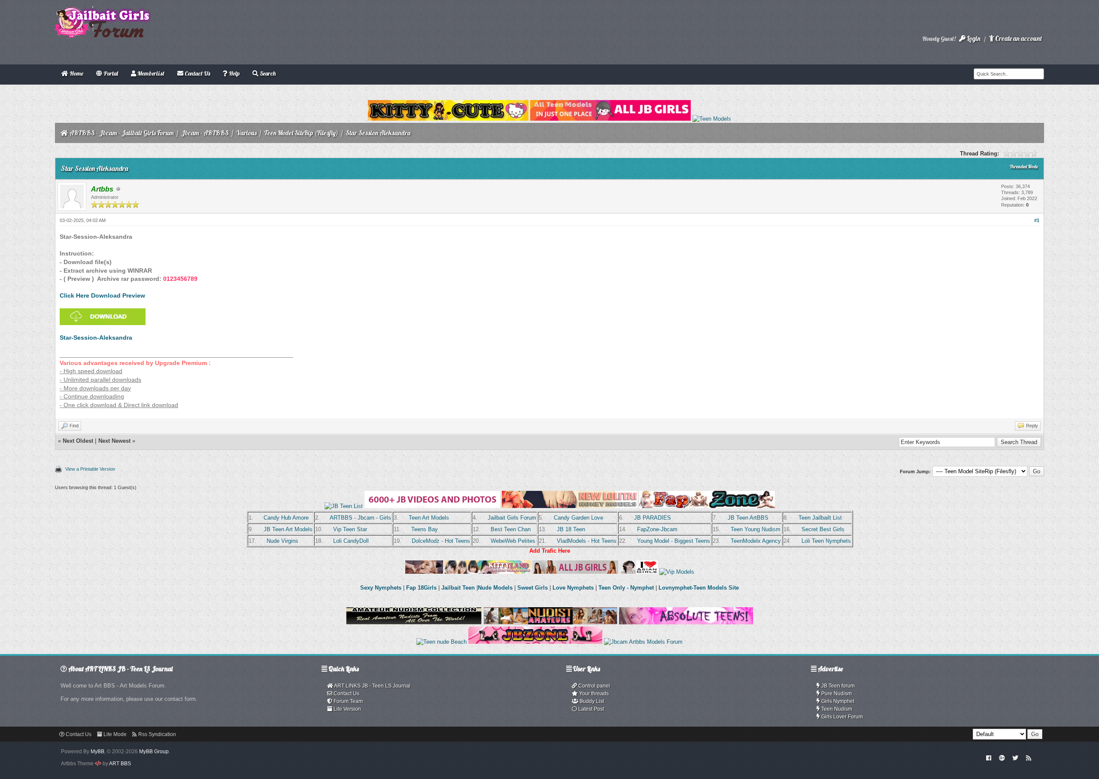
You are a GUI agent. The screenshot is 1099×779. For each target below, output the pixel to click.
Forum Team (347, 701)
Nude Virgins (282, 541)
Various (246, 133)
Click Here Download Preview (102, 295)
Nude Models (495, 587)
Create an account (1018, 38)
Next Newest (114, 441)
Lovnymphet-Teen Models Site (699, 587)
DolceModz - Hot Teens (441, 541)
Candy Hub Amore (286, 517)
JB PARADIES (652, 517)
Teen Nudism (836, 709)
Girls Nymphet (837, 701)
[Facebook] (989, 757)
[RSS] (1028, 757)
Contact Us (345, 694)
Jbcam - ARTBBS (205, 133)
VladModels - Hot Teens (586, 541)
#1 (1036, 220)
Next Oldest (78, 441)
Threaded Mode (1024, 167)
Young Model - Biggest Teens (673, 541)
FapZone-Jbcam (657, 529)
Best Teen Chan (511, 529)
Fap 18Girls (421, 587)
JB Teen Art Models (288, 529)
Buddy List (591, 701)
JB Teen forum (837, 686)
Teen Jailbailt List (820, 517)
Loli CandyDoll (351, 541)
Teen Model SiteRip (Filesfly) (301, 133)
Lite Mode (114, 734)
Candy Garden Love (578, 517)
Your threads (593, 694)
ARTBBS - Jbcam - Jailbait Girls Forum (122, 133)
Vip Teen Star (350, 529)
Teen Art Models (429, 517)
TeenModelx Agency (756, 541)
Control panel (593, 686)
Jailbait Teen (458, 587)
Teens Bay (424, 529)
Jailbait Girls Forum (512, 517)
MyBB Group (154, 752)
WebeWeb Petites (513, 541)
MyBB (97, 752)
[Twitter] (1015, 757)
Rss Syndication (156, 734)
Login (973, 38)
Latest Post (590, 709)
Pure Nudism (836, 694)
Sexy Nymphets (381, 587)
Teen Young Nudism (755, 529)
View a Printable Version (90, 469)
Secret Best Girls (822, 529)
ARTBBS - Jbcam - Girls (360, 517)
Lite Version (346, 709)
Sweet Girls (532, 587)
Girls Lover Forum (841, 717)
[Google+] (1002, 757)
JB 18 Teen (571, 529)
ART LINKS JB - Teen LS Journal (371, 686)
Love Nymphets (573, 587)
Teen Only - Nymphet (626, 587)
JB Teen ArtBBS (748, 517)
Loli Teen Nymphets (826, 541)
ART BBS (120, 764)
